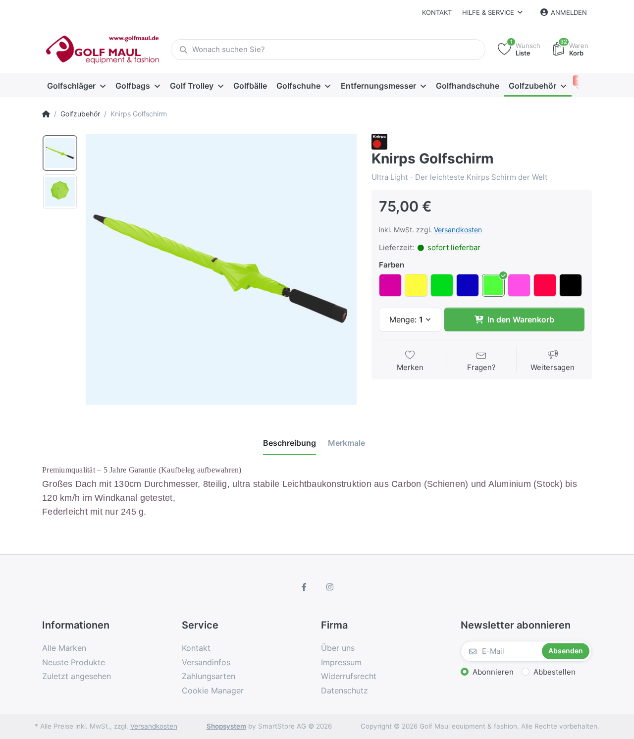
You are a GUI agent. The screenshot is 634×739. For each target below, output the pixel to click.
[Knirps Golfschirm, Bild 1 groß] (60, 153)
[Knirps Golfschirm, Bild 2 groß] (60, 191)
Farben (391, 264)
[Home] (46, 114)
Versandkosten (458, 229)
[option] (221, 269)
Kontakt (437, 12)
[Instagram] (330, 587)
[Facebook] (304, 587)
